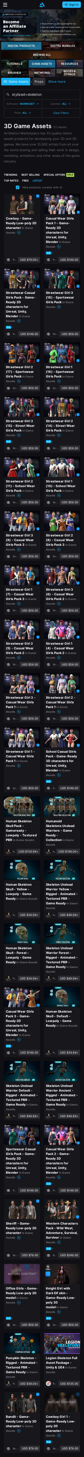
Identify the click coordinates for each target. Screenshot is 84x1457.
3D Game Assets (15, 81)
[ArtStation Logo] (42, 4)
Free (25, 180)
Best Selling (30, 174)
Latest (37, 180)
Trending (11, 174)
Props (39, 81)
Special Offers (58, 174)
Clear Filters (61, 112)
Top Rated (11, 180)
